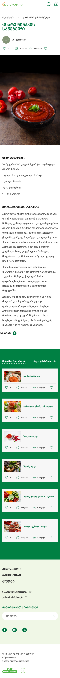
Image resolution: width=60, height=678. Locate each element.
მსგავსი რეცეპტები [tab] (14, 361)
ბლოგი (8, 581)
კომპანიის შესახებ (12, 597)
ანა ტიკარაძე (19, 39)
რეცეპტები (8, 17)
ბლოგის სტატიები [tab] (45, 361)
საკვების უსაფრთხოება (15, 592)
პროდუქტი (11, 569)
